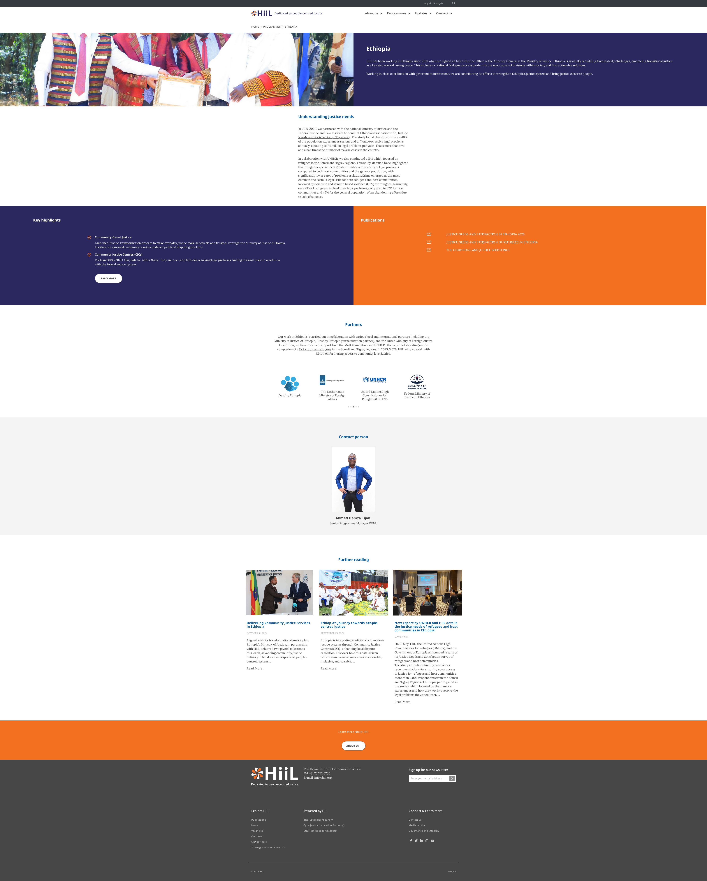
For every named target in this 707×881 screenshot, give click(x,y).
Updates (421, 13)
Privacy (452, 871)
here (387, 163)
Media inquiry (417, 825)
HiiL (261, 871)
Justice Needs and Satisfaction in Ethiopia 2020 (485, 234)
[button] (348, 406)
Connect (442, 13)
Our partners (259, 841)
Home (255, 26)
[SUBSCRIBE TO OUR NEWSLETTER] (452, 778)
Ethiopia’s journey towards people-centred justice (349, 625)
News (254, 825)
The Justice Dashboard (317, 819)
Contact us (415, 819)
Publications (258, 819)
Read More (255, 668)
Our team (257, 836)
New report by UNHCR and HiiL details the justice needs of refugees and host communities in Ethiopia (426, 626)
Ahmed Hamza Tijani (353, 518)
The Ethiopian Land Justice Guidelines (478, 250)
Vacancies (257, 830)
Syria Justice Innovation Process (323, 825)
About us (371, 13)
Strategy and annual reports (268, 847)
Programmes (396, 13)
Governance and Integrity (424, 830)
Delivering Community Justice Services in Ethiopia (278, 625)
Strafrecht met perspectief (319, 830)
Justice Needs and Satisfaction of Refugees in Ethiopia (492, 242)
